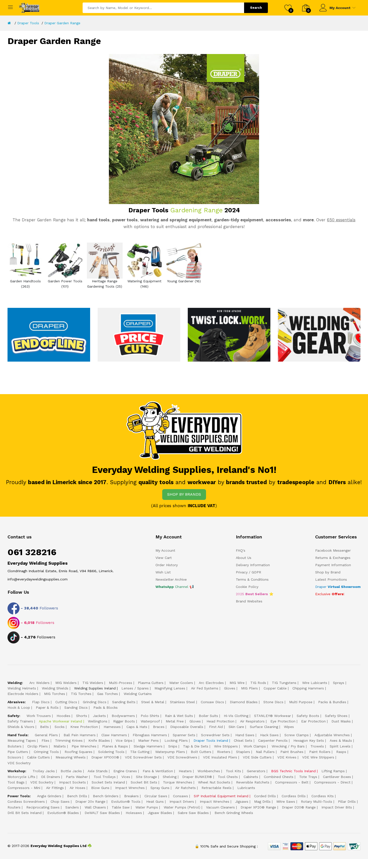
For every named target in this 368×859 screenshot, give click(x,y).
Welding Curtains (138, 694)
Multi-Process (120, 683)
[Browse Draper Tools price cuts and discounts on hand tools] (139, 334)
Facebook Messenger (333, 550)
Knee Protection (84, 727)
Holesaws (134, 813)
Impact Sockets (72, 782)
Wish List (163, 572)
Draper (337, 587)
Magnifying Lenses (169, 688)
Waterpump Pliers (170, 752)
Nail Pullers (265, 752)
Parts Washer (77, 777)
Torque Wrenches (177, 782)
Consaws (180, 796)
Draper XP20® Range (258, 807)
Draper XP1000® (105, 757)
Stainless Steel (182, 702)
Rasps (341, 752)
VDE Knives (286, 757)
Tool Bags (16, 782)
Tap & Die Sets (195, 746)
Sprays (338, 683)
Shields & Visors (21, 727)
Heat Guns (155, 801)
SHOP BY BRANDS (184, 494)
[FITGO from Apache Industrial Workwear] (229, 334)
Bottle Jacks (71, 771)
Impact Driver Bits (336, 807)
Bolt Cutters (201, 752)
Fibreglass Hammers (150, 735)
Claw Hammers (114, 735)
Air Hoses (77, 788)
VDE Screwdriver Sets (143, 757)
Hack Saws (269, 735)
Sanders (72, 807)
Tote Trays (308, 777)
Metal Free (175, 721)
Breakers (131, 796)
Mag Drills (262, 801)
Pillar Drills (347, 801)
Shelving (169, 777)
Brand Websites (249, 601)
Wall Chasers (95, 807)
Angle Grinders (49, 796)
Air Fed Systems (204, 688)
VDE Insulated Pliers (220, 757)
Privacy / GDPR (248, 572)
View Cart (163, 558)
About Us (243, 558)
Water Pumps (146, 807)
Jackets (99, 716)
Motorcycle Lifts (21, 777)
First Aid (216, 727)
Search (256, 8)
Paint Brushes (291, 752)
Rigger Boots (124, 721)
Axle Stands (98, 771)
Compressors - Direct (332, 782)
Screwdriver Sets (215, 735)
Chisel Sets (243, 740)
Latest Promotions (331, 579)
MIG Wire (237, 683)
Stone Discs (273, 702)
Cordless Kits (322, 796)
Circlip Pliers (37, 746)
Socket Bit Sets (144, 782)
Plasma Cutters (150, 683)
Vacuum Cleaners (220, 807)
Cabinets (251, 777)
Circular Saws (155, 796)
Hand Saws (244, 735)
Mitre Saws (285, 801)
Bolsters (15, 746)
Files (45, 740)
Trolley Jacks (44, 771)
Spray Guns (159, 788)
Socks (60, 727)
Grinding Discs (94, 702)
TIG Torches (81, 694)
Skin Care (236, 727)
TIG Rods (258, 683)
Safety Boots (308, 716)
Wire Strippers (226, 746)
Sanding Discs (76, 707)
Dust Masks (341, 721)
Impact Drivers (181, 801)
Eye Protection (282, 721)
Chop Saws (60, 801)
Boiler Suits (208, 716)
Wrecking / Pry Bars (288, 746)
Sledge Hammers (148, 746)
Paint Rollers (319, 752)
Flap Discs (41, 702)
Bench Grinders (105, 796)
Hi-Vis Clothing (236, 716)
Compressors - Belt (291, 782)
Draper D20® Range (299, 807)
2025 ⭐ (254, 594)
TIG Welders (92, 683)
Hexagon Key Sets (308, 740)
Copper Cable (275, 688)
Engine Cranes (125, 771)
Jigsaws (241, 801)
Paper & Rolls (47, 707)
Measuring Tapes (22, 740)
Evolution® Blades (63, 813)
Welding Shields (55, 688)
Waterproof (150, 721)
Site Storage (146, 777)
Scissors (14, 757)
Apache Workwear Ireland (60, 721)
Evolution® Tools (125, 801)
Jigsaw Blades (160, 813)
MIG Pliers (249, 688)
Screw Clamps (296, 735)
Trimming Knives (69, 740)
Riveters (223, 752)
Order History (166, 565)
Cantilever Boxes (337, 777)
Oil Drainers (50, 777)
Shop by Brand (327, 572)
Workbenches (209, 771)
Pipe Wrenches (84, 746)
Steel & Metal (152, 702)
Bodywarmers (123, 716)
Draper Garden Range (62, 23)
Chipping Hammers (308, 688)
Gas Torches (107, 694)
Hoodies (63, 716)
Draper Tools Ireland (211, 740)
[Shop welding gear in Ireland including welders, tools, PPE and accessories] (319, 334)
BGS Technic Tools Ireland (293, 771)
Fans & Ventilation (158, 771)
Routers (14, 807)
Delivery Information (253, 565)
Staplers (243, 752)
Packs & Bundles (332, 702)
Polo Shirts (150, 716)
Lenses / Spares (135, 688)
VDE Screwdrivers (182, 757)
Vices (125, 777)
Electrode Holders (23, 694)
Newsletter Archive (171, 579)
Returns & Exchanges (332, 558)
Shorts (81, 716)
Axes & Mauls (341, 740)
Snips (172, 746)
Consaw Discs (212, 702)
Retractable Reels (217, 788)
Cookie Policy (247, 587)
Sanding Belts (123, 702)
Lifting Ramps (333, 771)
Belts (44, 727)
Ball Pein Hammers (80, 735)
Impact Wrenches (130, 788)
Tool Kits (233, 771)
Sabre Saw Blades (193, 813)
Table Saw (121, 807)
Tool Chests (228, 777)
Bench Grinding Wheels (234, 813)
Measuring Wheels (71, 757)
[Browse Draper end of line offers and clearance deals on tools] (49, 334)
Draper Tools (28, 23)
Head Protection (220, 721)
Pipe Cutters (18, 752)
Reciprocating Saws (43, 807)
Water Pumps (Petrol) (182, 807)
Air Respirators (252, 721)
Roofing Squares (78, 752)
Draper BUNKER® (197, 777)
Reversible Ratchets (252, 782)
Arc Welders (39, 683)
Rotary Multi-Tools (316, 801)
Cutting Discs (66, 702)
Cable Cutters (38, 757)
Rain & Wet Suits (179, 716)
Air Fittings (55, 788)
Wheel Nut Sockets (214, 782)
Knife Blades (99, 740)
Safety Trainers (20, 721)
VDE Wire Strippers (318, 757)
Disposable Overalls (186, 727)
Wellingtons (97, 721)
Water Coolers (181, 683)
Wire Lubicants (314, 683)
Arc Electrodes (211, 683)
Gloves (229, 688)
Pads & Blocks (105, 707)
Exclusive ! (329, 594)
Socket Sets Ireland (108, 782)
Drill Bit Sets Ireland (25, 813)
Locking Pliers (176, 740)
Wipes (289, 727)
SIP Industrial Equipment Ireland (221, 796)
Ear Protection (313, 721)
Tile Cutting (139, 752)
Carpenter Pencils (273, 740)
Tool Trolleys (105, 777)
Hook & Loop (19, 707)
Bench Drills (77, 796)
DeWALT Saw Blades (102, 813)
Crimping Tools (46, 752)
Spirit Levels (340, 746)
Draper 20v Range (90, 801)
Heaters (185, 771)
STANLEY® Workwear (272, 716)
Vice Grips (124, 740)
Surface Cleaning (264, 727)
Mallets (60, 746)
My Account (339, 8)
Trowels (317, 746)
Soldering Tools (111, 752)
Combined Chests (278, 777)
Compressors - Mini (24, 788)
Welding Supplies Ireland (95, 688)
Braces (158, 727)
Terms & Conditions (252, 579)
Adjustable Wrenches (332, 735)
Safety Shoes (336, 716)
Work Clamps (255, 746)
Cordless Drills (294, 796)
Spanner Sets (184, 735)
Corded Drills (265, 796)
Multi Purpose (300, 702)
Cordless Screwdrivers (26, 801)
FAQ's (240, 550)
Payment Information (333, 565)
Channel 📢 (174, 587)
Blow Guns (100, 788)
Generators (256, 771)
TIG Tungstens (284, 683)
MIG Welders (66, 683)
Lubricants (246, 788)
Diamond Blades (244, 702)
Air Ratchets (185, 788)
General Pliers (46, 735)
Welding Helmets (22, 688)
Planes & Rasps (115, 746)
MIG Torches (54, 694)
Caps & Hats (136, 727)
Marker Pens (148, 740)
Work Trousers (39, 716)
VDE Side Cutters (257, 757)
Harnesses (112, 727)
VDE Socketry (19, 763)
